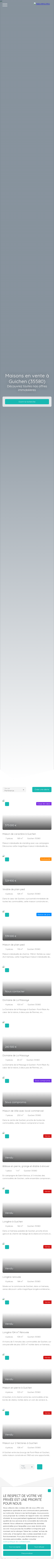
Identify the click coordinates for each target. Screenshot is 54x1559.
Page (23, 1465)
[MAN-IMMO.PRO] (42, 5)
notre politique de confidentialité (16, 1542)
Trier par (7, 788)
